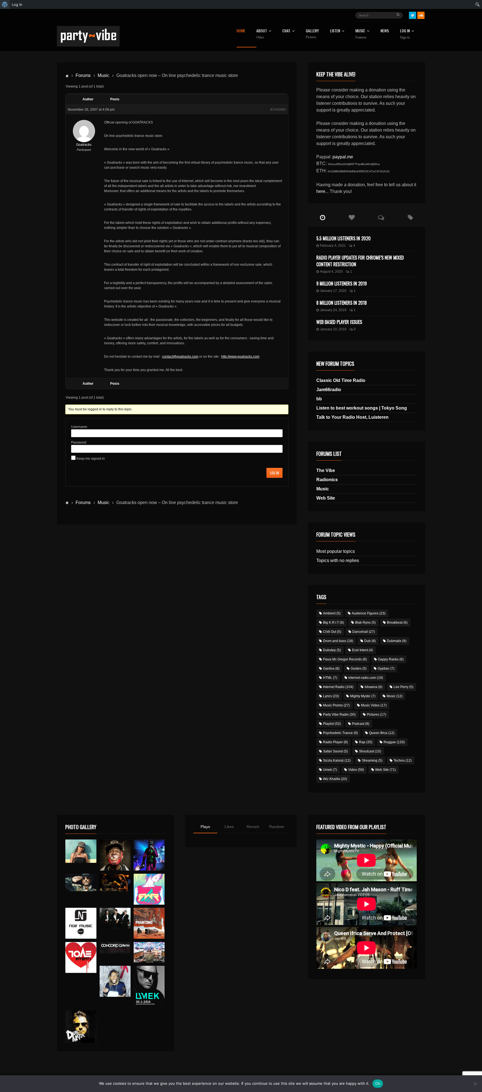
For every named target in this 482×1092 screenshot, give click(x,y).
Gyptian (386, 668)
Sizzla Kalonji (337, 760)
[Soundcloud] (421, 15)
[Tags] (410, 217)
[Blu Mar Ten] (115, 918)
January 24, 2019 (333, 310)
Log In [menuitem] (17, 4)
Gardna (331, 668)
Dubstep (332, 650)
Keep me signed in (90, 459)
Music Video (374, 705)
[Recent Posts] (322, 217)
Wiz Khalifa (335, 779)
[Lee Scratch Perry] (115, 854)
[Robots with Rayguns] (149, 889)
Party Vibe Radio (339, 714)
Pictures (376, 714)
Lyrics (331, 696)
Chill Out (332, 632)
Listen (335, 31)
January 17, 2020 (333, 291)
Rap (365, 742)
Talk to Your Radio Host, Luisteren (352, 417)
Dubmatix (396, 641)
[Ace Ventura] (149, 952)
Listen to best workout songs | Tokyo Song (361, 408)
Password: (79, 442)
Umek (330, 770)
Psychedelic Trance (340, 733)
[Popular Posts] (352, 217)
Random (276, 826)
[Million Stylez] (80, 882)
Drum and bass (338, 641)
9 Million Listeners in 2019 (341, 283)
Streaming (372, 760)
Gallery (312, 34)
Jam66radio (328, 389)
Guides (359, 668)
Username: (79, 427)
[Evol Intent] (80, 957)
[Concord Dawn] (115, 948)
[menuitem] (5, 4)
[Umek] (149, 986)
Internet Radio (338, 687)
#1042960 (278, 110)
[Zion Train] (115, 882)
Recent (253, 826)
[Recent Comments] (381, 217)
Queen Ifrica (381, 733)
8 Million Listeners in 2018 (341, 302)
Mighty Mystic (362, 696)
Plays (205, 826)
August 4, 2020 (331, 271)
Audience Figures (368, 613)
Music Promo (336, 705)
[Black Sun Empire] (149, 923)
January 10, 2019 (333, 329)
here (320, 191)
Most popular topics (335, 551)
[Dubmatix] (80, 1026)
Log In (405, 34)
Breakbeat (397, 622)
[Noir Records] (80, 923)
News (384, 31)
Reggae (394, 742)
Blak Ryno (365, 622)
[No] (475, 1083)
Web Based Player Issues (339, 322)
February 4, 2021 (333, 246)
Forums (83, 75)
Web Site (325, 498)
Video (356, 770)
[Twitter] (412, 15)
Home (241, 31)
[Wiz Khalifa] (115, 981)
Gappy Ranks (391, 659)
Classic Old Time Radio (340, 380)
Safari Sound (335, 751)
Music (103, 75)
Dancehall (363, 632)
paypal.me (342, 156)
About (261, 34)
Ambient (332, 613)
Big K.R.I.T (333, 622)
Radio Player (335, 742)
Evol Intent (362, 650)
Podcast (360, 724)
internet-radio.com (365, 678)
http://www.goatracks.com (240, 357)
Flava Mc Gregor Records (345, 659)
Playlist (332, 724)
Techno (403, 760)
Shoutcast (370, 751)
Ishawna (373, 687)
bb (319, 398)
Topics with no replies (337, 560)
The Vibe (325, 470)
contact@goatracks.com (180, 357)
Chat (286, 31)
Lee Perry (403, 687)
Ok (377, 1083)
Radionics (327, 479)
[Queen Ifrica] (80, 851)
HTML (330, 678)
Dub (370, 641)
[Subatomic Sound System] (149, 854)
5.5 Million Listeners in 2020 (343, 238)
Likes (229, 826)
